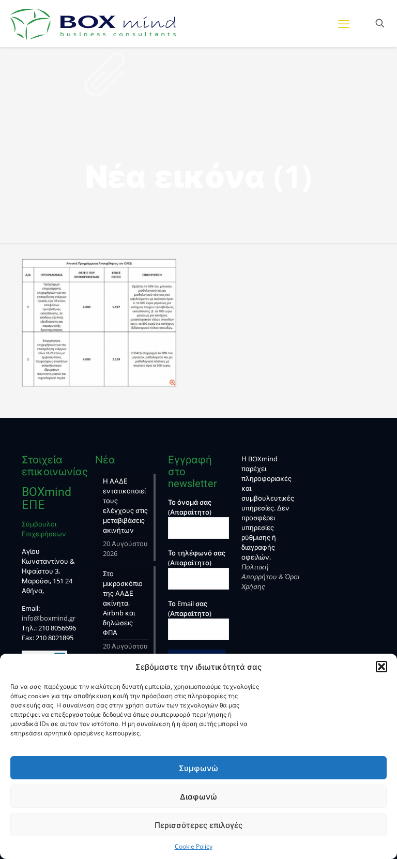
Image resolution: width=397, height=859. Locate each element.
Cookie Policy (193, 846)
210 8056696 (57, 627)
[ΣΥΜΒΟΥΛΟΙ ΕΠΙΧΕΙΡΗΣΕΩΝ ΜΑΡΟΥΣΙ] (93, 23)
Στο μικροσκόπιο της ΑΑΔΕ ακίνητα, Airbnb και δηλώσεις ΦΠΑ (123, 603)
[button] (381, 666)
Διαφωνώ (198, 796)
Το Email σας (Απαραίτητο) (189, 608)
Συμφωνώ (198, 768)
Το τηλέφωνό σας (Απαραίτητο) (196, 557)
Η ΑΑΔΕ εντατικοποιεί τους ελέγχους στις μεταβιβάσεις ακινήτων (125, 505)
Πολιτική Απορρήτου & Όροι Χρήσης (270, 576)
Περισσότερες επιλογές (198, 825)
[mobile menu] (344, 23)
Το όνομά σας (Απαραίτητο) (189, 507)
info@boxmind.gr (48, 618)
